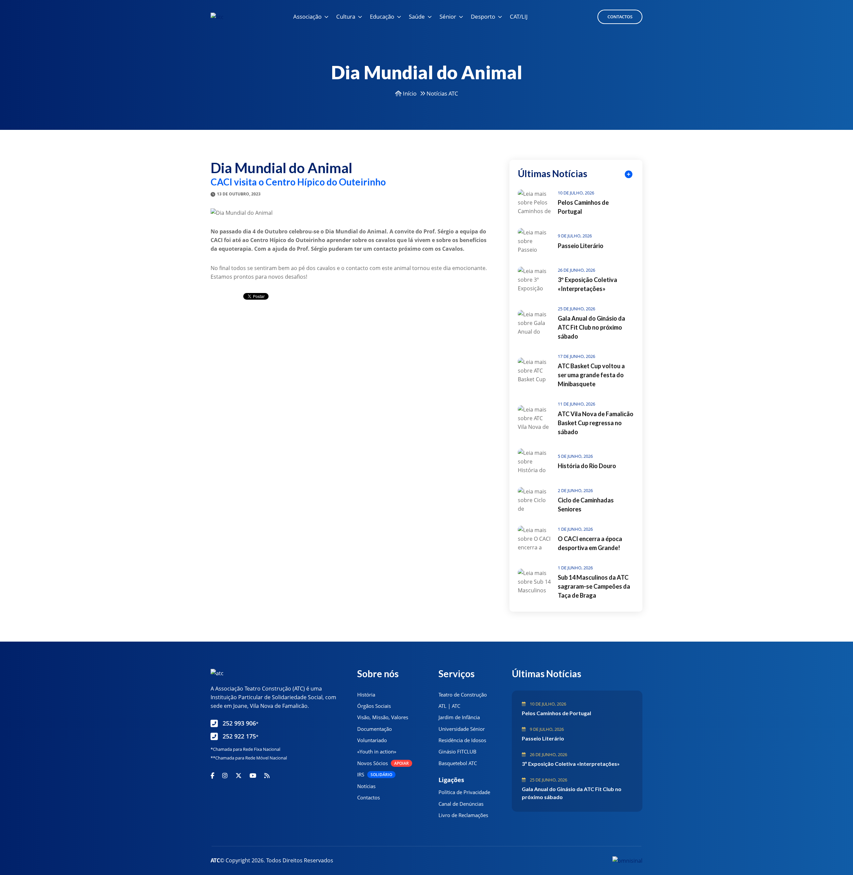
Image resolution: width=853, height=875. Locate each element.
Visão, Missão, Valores (382, 717)
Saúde (417, 16)
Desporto (483, 16)
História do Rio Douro (587, 465)
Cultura (345, 16)
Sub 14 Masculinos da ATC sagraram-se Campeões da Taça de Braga (594, 586)
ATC (215, 860)
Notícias (366, 786)
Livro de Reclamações (463, 815)
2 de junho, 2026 (575, 490)
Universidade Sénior (461, 729)
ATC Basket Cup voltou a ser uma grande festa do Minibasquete (591, 375)
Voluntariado (372, 740)
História (366, 694)
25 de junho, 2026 (576, 309)
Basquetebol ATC (457, 763)
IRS (374, 774)
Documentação (374, 729)
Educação (382, 16)
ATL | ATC (449, 706)
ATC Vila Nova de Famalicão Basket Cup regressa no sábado (595, 423)
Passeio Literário (580, 245)
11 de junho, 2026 (576, 404)
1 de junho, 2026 (575, 529)
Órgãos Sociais (374, 706)
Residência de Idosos (462, 740)
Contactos (619, 17)
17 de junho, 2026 (576, 356)
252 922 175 (241, 736)
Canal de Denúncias (460, 803)
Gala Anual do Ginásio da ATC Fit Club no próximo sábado (591, 327)
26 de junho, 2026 (576, 270)
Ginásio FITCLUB (457, 751)
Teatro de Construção (462, 694)
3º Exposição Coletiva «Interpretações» (571, 763)
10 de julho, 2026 (576, 193)
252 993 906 (241, 723)
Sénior (447, 16)
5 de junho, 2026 (575, 456)
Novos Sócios (383, 763)
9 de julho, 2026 (575, 236)
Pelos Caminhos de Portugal (556, 713)
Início (409, 93)
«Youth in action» (376, 751)
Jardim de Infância (459, 717)
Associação (307, 16)
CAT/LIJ (519, 16)
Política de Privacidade (464, 792)
